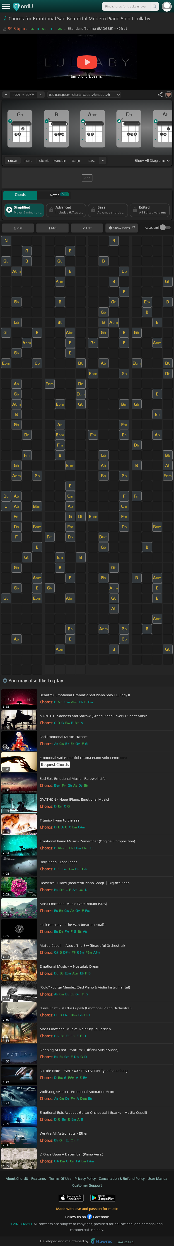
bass (91, 160)
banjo (76, 160)
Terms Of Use (60, 1178)
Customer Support (87, 1185)
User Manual (157, 1178)
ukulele (44, 160)
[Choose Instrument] (102, 160)
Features (38, 1178)
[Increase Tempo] (41, 94)
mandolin (60, 160)
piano (28, 160)
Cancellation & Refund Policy (122, 1178)
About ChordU (17, 1178)
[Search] (154, 6)
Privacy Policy (85, 1178)
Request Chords (55, 764)
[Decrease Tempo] (6, 94)
